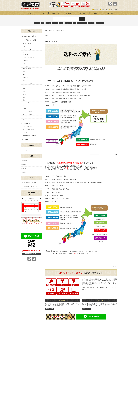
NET (24, 63)
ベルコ (25, 91)
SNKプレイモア (27, 69)
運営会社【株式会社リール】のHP (28, 182)
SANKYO (25, 54)
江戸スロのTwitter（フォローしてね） (29, 186)
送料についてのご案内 (51, 41)
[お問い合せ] (115, 5)
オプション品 (55, 13)
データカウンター (27, 126)
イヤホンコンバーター (28, 129)
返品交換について (25, 172)
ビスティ (25, 52)
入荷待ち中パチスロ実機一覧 (28, 135)
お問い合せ (110, 13)
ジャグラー (55, 23)
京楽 (24, 71)
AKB (74, 23)
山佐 (24, 46)
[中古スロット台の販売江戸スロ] (30, 8)
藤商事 (25, 100)
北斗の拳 (48, 23)
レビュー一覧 (86, 308)
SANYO (25, 74)
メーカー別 (41, 13)
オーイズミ (26, 94)
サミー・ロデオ (27, 43)
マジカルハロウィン (82, 23)
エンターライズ (27, 80)
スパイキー (26, 77)
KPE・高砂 (26, 66)
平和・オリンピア (27, 49)
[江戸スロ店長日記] (31, 223)
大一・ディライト (27, 114)
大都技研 (25, 60)
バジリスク (37, 23)
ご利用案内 (82, 13)
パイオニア (26, 102)
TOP (46, 30)
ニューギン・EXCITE (28, 57)
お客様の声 (96, 13)
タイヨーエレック (27, 111)
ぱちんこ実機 (24, 139)
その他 (25, 119)
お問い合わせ (49, 308)
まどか (61, 23)
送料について (69, 13)
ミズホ (25, 86)
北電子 (25, 97)
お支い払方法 (24, 160)
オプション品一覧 (25, 123)
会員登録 (96, 9)
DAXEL (25, 108)
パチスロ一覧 (28, 13)
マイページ (104, 9)
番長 (43, 23)
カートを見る (114, 9)
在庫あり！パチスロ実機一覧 (28, 36)
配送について (24, 168)
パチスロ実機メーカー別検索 (28, 40)
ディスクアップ (99, 23)
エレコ (25, 88)
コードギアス (68, 23)
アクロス (25, 105)
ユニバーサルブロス (28, 117)
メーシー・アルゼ (27, 83)
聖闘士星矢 (91, 23)
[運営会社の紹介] (31, 231)
